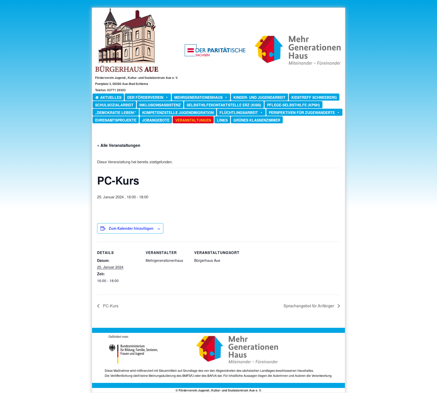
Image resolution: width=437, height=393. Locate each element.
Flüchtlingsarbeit (239, 112)
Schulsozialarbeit (114, 104)
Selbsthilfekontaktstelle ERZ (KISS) (224, 104)
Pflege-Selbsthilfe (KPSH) (293, 104)
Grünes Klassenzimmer (256, 120)
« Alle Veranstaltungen (118, 145)
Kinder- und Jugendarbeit (259, 97)
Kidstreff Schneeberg (314, 97)
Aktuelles (110, 97)
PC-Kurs (110, 306)
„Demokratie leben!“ (115, 112)
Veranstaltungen (193, 120)
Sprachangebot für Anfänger (309, 306)
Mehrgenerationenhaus (198, 97)
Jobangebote (155, 120)
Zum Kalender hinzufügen (131, 228)
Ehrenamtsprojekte (115, 120)
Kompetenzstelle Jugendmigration (178, 112)
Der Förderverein (145, 97)
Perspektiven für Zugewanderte (302, 112)
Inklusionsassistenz (160, 104)
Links (222, 120)
